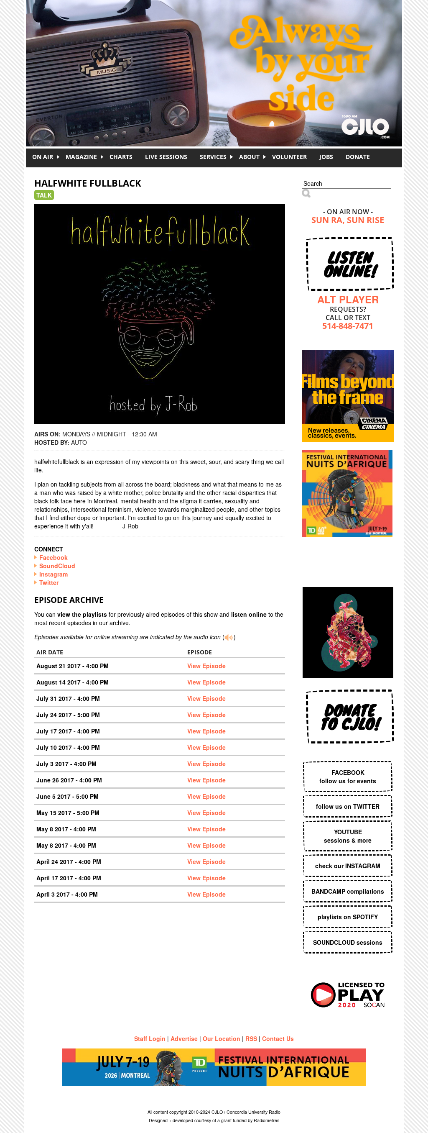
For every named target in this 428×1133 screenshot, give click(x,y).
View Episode (206, 665)
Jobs (326, 157)
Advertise (184, 1038)
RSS (251, 1038)
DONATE (358, 157)
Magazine (81, 157)
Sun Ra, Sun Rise (347, 221)
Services (213, 157)
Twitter (49, 582)
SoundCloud (57, 565)
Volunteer (289, 157)
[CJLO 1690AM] (216, 58)
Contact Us (278, 1038)
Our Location (221, 1038)
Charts (121, 157)
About (249, 157)
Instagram (53, 574)
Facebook (53, 557)
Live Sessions (166, 157)
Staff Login (150, 1038)
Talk (44, 195)
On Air (42, 157)
